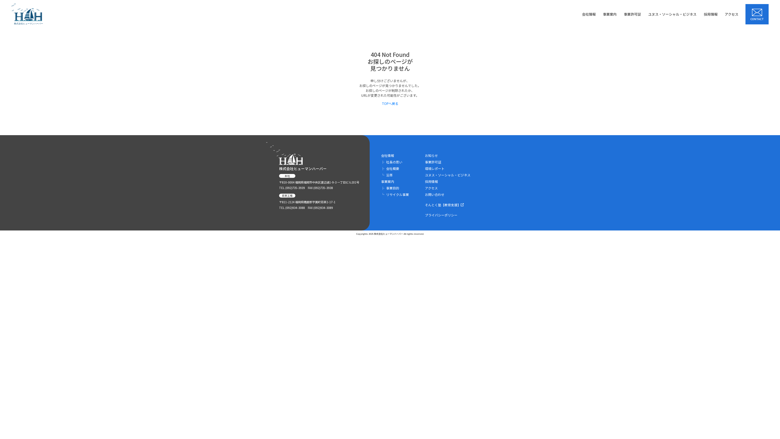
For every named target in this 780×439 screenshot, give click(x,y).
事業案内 (610, 14)
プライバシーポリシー (441, 215)
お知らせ (431, 155)
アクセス (731, 14)
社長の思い (391, 162)
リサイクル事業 (395, 194)
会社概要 (390, 168)
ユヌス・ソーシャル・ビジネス (672, 14)
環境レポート (434, 168)
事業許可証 (632, 14)
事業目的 (390, 188)
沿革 (387, 175)
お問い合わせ (434, 194)
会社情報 (589, 14)
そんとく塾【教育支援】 (443, 204)
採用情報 (711, 14)
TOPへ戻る (390, 103)
